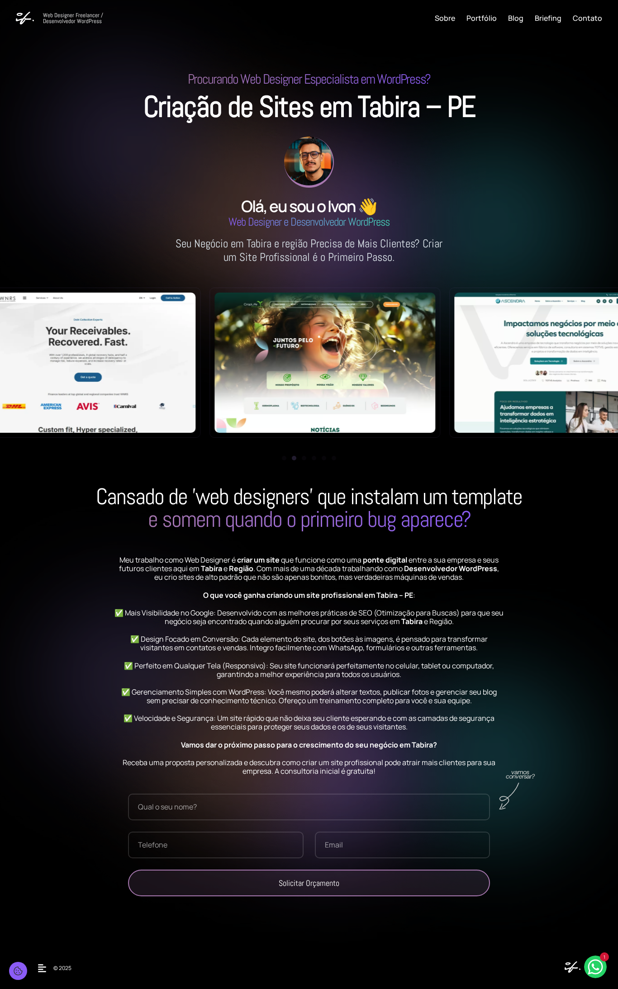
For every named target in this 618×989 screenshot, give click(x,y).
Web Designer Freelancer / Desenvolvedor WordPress (73, 18)
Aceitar (36, 962)
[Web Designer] (570, 970)
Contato (587, 18)
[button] (284, 458)
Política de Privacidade (98, 944)
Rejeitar (77, 962)
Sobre (445, 18)
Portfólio (481, 18)
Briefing (548, 18)
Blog (515, 18)
